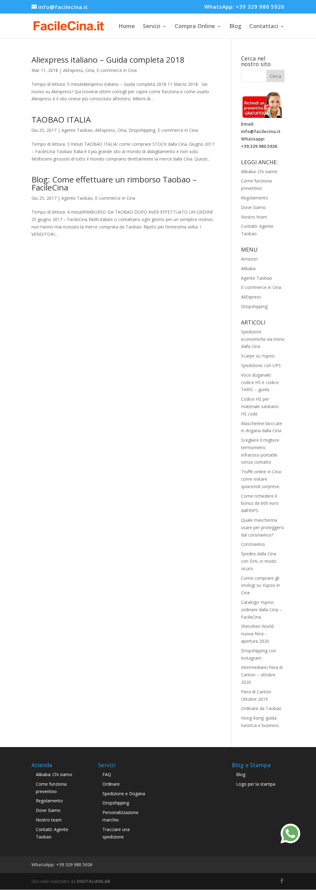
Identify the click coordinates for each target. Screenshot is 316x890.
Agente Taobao (77, 130)
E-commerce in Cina (117, 70)
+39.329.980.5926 (259, 146)
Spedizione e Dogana (123, 793)
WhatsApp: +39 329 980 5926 (244, 7)
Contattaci (263, 26)
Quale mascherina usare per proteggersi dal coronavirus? (262, 527)
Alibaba (248, 268)
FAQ (106, 774)
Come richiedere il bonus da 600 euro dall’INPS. (260, 503)
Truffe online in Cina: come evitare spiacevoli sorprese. (261, 479)
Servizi (151, 26)
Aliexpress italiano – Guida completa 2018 (108, 59)
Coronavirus (253, 544)
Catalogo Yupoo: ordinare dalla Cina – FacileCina (261, 609)
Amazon (249, 259)
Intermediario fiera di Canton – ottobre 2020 (262, 674)
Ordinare (111, 784)
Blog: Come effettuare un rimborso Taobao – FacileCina (114, 183)
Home (126, 26)
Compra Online (195, 26)
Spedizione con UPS (261, 365)
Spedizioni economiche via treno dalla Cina (263, 339)
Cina (89, 70)
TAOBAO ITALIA (61, 119)
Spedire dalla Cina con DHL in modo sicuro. (258, 561)
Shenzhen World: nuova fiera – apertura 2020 (257, 633)
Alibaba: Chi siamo (259, 171)
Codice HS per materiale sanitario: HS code (260, 406)
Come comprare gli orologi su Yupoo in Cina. (260, 585)
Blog (235, 26)
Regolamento (254, 198)
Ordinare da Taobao (261, 708)
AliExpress (73, 70)
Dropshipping (142, 130)
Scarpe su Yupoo (258, 356)
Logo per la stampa (255, 784)
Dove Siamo (253, 207)
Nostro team (254, 217)
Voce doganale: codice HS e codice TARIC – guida (260, 382)
